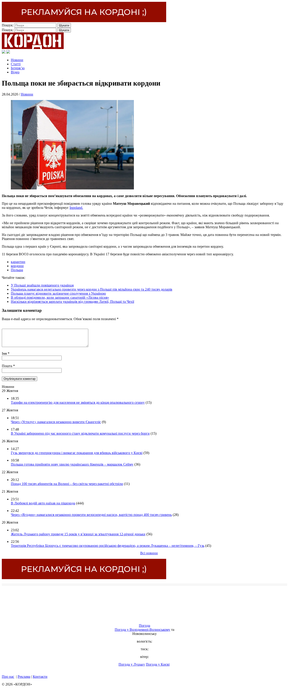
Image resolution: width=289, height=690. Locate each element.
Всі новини (149, 553)
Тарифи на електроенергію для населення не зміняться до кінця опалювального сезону (78, 402)
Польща (17, 270)
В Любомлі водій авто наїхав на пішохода (43, 503)
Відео (15, 72)
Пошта (7, 366)
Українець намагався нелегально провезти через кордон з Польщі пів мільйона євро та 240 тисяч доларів (91, 289)
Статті (16, 64)
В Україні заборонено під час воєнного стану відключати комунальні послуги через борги (80, 433)
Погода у (142, 630)
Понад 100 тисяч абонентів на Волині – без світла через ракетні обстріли (67, 484)
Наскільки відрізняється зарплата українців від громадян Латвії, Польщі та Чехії (72, 301)
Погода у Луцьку (132, 664)
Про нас (8, 676)
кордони (17, 266)
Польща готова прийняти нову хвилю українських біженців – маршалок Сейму (72, 464)
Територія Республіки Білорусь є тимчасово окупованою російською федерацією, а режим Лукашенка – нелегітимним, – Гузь (107, 546)
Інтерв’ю (18, 68)
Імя (5, 353)
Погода (144, 625)
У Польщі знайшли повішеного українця (42, 285)
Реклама (24, 676)
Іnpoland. (76, 208)
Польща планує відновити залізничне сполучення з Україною (58, 293)
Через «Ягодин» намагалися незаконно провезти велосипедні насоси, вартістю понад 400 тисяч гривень (91, 515)
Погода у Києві (158, 664)
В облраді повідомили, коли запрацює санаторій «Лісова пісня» (60, 297)
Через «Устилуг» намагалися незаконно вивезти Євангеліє (56, 422)
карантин (18, 262)
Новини (17, 60)
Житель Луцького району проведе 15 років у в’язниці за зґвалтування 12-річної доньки (78, 534)
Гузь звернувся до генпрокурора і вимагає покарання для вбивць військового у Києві (76, 453)
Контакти (40, 676)
